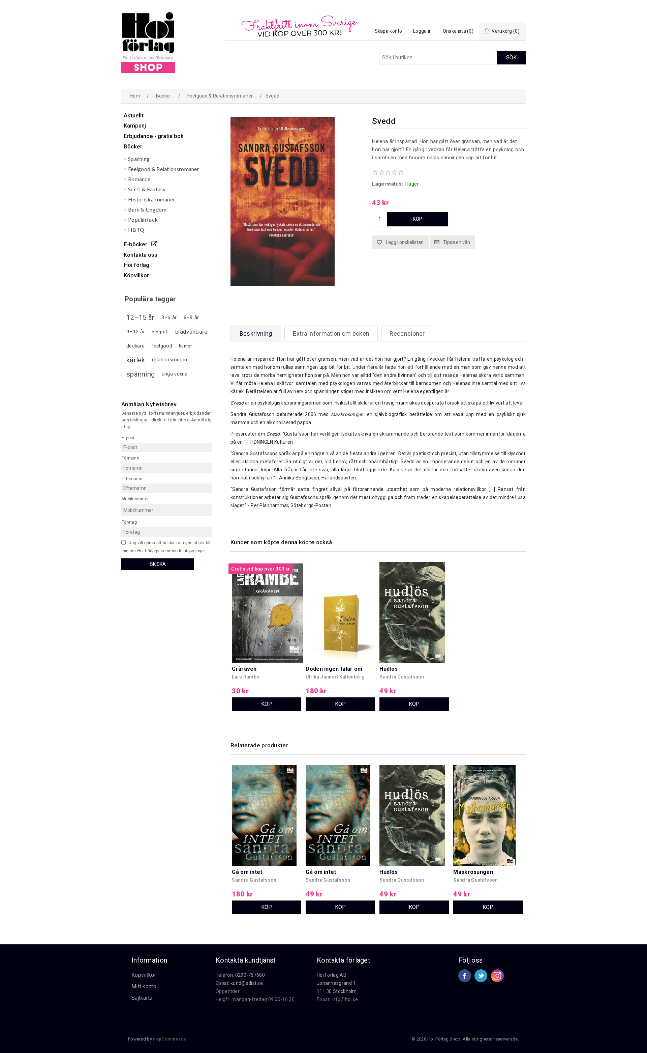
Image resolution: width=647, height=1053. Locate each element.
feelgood (161, 346)
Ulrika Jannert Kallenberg (335, 677)
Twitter (480, 975)
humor (185, 346)
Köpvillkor (143, 975)
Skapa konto (388, 31)
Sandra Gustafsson (401, 677)
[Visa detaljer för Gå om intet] (267, 800)
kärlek (135, 360)
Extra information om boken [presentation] (331, 333)
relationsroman (169, 360)
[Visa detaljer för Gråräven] (267, 597)
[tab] (255, 333)
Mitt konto (143, 986)
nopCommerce (169, 1039)
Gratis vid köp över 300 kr (260, 569)
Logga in (422, 31)
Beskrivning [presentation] (256, 333)
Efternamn (132, 478)
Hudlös (388, 669)
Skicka (158, 564)
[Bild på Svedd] (282, 284)
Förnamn (130, 458)
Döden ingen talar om (334, 669)
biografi (160, 331)
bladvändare (191, 331)
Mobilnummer (135, 498)
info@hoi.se (345, 999)
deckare (135, 346)
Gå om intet (247, 872)
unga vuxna (175, 374)
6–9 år (191, 317)
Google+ (497, 975)
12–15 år (140, 317)
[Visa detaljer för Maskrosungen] (488, 800)
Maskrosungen (473, 872)
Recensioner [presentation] (407, 333)
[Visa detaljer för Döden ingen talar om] (341, 597)
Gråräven (244, 669)
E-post (128, 437)
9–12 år (135, 332)
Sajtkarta (142, 998)
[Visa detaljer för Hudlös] (414, 597)
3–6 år (169, 317)
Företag (129, 522)
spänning (140, 374)
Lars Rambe (245, 677)
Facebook (464, 975)
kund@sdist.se (246, 983)
